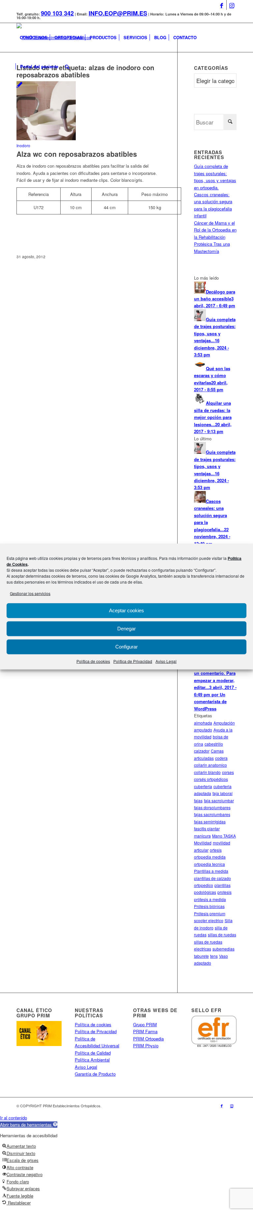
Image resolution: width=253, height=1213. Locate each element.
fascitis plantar (207, 828)
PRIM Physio (145, 1045)
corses (228, 772)
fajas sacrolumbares (212, 814)
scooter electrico (208, 920)
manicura (202, 836)
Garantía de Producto (95, 1074)
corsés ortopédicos (211, 779)
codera (221, 758)
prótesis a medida (210, 899)
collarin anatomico (210, 765)
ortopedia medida (210, 857)
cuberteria (203, 786)
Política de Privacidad (132, 661)
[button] (28, 1124)
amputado (203, 729)
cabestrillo (214, 744)
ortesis (216, 850)
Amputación (224, 723)
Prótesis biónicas (209, 906)
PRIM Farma (145, 1031)
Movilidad (202, 842)
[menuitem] (33, 37)
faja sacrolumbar (219, 800)
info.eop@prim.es (118, 13)
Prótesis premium (209, 913)
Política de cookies (93, 661)
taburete (201, 956)
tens (214, 956)
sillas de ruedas (222, 934)
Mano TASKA (224, 836)
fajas (198, 800)
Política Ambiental (92, 1060)
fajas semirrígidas (210, 821)
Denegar (126, 628)
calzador (202, 751)
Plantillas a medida (211, 871)
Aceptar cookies (126, 610)
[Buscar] (67, 66)
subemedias (223, 948)
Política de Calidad (93, 1053)
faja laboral (222, 793)
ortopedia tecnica (209, 864)
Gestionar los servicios (30, 593)
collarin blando (207, 772)
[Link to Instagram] (232, 5)
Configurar (126, 646)
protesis (224, 892)
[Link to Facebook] (221, 5)
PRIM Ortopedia (148, 1038)
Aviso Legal (166, 661)
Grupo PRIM (145, 1024)
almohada (203, 723)
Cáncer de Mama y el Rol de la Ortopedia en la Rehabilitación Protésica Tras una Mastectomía (215, 237)
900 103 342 (57, 13)
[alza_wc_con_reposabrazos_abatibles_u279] (46, 138)
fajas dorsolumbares (212, 807)
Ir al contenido (13, 1118)
